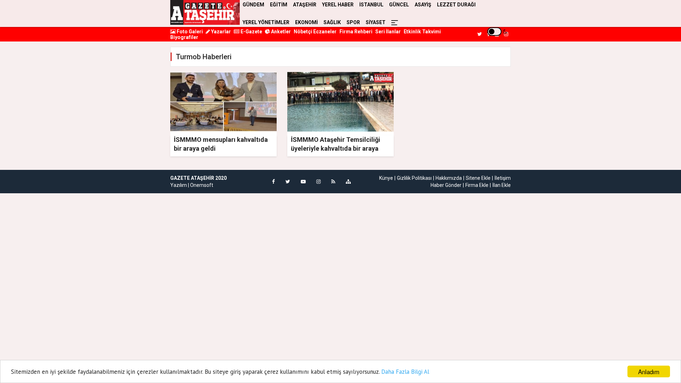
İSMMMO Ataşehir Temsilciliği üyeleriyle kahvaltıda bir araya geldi (335, 148)
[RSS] (333, 181)
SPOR (353, 22)
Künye (386, 178)
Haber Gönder (446, 185)
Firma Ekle (476, 185)
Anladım (648, 371)
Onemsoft (201, 185)
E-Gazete (250, 31)
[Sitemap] (348, 181)
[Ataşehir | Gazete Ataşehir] (205, 12)
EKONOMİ (306, 22)
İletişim (502, 178)
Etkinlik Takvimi (422, 31)
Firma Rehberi (355, 31)
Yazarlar (220, 31)
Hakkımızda (449, 178)
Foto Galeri (189, 31)
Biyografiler (184, 37)
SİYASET (376, 22)
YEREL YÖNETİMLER (266, 22)
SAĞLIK (332, 22)
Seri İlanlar (388, 31)
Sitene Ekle (478, 178)
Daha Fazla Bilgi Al (405, 372)
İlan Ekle (501, 185)
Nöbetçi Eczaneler (315, 31)
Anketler (280, 31)
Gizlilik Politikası (414, 178)
